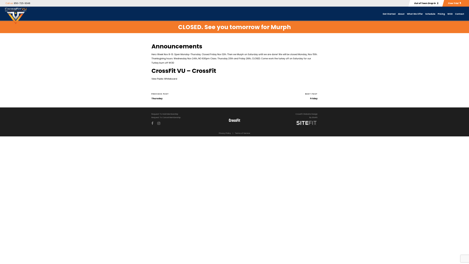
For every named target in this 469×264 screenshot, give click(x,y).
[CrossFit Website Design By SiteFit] (306, 122)
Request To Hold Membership (164, 114)
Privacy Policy (225, 133)
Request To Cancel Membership (166, 117)
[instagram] (158, 123)
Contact (459, 13)
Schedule (430, 13)
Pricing (441, 13)
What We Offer (415, 13)
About (401, 13)
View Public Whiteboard (164, 78)
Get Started (389, 13)
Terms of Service (242, 133)
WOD (450, 13)
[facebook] (152, 123)
